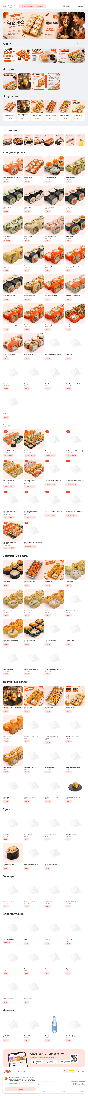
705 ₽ (68, 388)
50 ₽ (68, 944)
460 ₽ (27, 644)
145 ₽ (6, 906)
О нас (16, 2)
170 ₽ (68, 906)
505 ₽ (27, 329)
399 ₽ (27, 300)
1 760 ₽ (71, 516)
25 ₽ (26, 1003)
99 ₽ (5, 839)
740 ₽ (8, 455)
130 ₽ (47, 1040)
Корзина (80, 6)
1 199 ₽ (50, 485)
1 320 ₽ (9, 517)
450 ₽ (68, 300)
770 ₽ (6, 182)
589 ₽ (27, 388)
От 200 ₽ (7, 241)
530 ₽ (48, 772)
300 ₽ (6, 300)
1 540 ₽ (30, 517)
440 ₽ (68, 270)
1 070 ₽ (71, 455)
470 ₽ (68, 329)
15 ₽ (26, 944)
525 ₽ (68, 359)
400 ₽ (48, 801)
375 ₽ (47, 241)
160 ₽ (27, 906)
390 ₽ (68, 586)
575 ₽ (6, 359)
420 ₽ (48, 270)
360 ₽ (6, 712)
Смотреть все (81, 43)
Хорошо (20, 1089)
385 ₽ (6, 270)
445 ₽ (68, 644)
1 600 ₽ (30, 455)
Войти (68, 6)
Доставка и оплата (32, 2)
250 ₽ (6, 211)
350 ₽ (27, 241)
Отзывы (23, 2)
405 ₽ (27, 615)
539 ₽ (27, 359)
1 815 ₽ (50, 516)
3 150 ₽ (9, 548)
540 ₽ (27, 182)
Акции (11, 2)
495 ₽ (68, 741)
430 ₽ (27, 586)
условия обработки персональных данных (21, 1082)
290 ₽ (27, 211)
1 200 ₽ (30, 486)
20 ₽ (47, 944)
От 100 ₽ (7, 942)
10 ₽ (47, 973)
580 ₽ (6, 388)
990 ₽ (50, 455)
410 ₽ (47, 300)
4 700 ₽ (30, 546)
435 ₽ (6, 615)
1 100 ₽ (9, 486)
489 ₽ (27, 674)
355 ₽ (27, 801)
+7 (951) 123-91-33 (19, 1071)
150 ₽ (47, 906)
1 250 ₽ (71, 485)
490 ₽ (48, 329)
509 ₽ (6, 329)
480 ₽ (48, 182)
